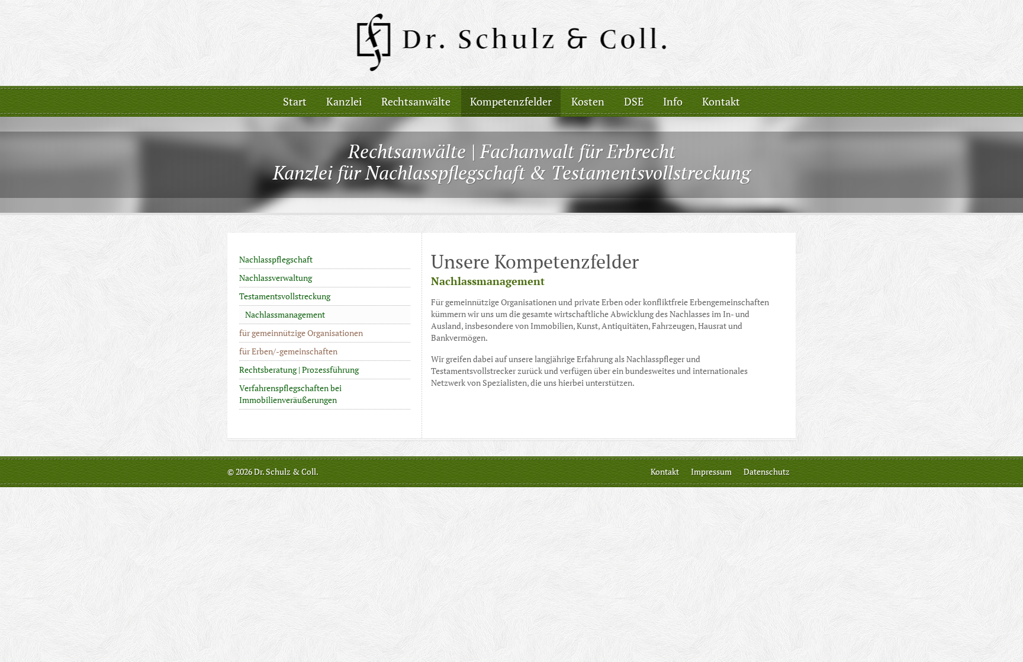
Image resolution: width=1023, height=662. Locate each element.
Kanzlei (344, 101)
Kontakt (721, 101)
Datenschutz (767, 471)
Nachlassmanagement (285, 314)
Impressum (711, 471)
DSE (634, 101)
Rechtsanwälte (416, 101)
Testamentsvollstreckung (284, 296)
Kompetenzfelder (511, 101)
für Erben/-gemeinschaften (288, 351)
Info (673, 101)
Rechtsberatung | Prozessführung (299, 369)
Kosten (587, 101)
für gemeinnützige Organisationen (301, 332)
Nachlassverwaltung (275, 277)
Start (295, 101)
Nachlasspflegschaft (276, 259)
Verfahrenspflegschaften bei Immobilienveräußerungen (290, 393)
